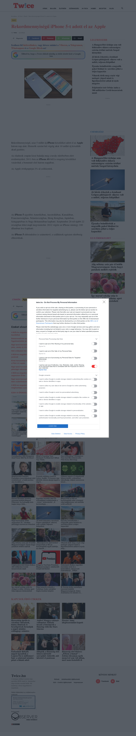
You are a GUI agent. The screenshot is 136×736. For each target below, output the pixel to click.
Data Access (68, 433)
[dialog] (68, 368)
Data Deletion (56, 433)
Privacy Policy (80, 433)
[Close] (105, 303)
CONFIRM (53, 426)
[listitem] (68, 339)
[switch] (94, 343)
